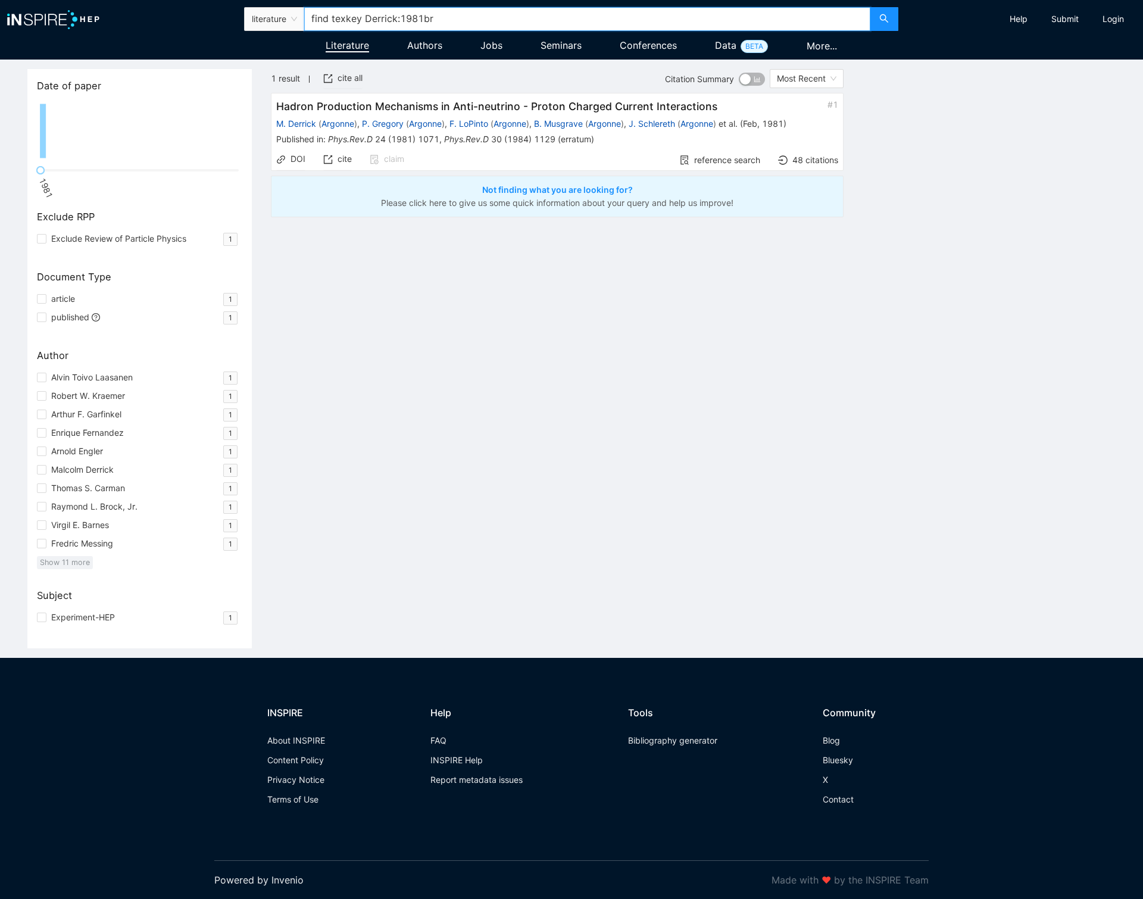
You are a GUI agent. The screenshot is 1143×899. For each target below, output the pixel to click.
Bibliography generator (672, 740)
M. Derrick (296, 123)
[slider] (40, 170)
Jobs (491, 45)
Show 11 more (65, 562)
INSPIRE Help (456, 760)
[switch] (752, 79)
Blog (831, 740)
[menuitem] (1019, 19)
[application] (139, 131)
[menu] (1022, 19)
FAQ (438, 740)
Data (725, 45)
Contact (838, 799)
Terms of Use (292, 799)
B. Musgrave (558, 123)
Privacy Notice (295, 780)
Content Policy (295, 760)
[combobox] (587, 19)
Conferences (648, 45)
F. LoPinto (468, 123)
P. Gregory (383, 123)
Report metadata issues (476, 780)
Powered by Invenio (259, 880)
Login (1113, 19)
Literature (347, 45)
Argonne (337, 123)
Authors (424, 45)
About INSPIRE (296, 740)
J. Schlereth (652, 123)
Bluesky (838, 760)
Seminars (561, 45)
